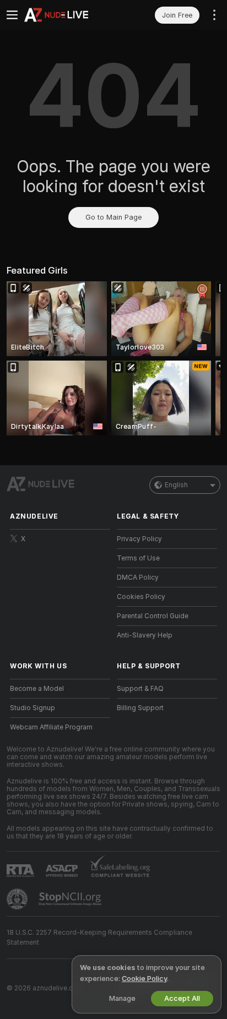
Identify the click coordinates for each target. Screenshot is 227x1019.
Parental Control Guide (152, 616)
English (176, 485)
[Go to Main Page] (69, 14)
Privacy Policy (139, 539)
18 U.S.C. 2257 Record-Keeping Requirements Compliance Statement (99, 937)
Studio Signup (32, 708)
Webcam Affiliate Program (51, 727)
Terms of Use (138, 558)
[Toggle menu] (12, 15)
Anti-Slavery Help (144, 635)
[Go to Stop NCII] (71, 899)
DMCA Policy (138, 577)
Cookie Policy (144, 978)
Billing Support (140, 708)
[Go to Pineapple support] (18, 899)
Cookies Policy (141, 597)
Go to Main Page (113, 217)
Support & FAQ (140, 689)
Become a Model (37, 689)
